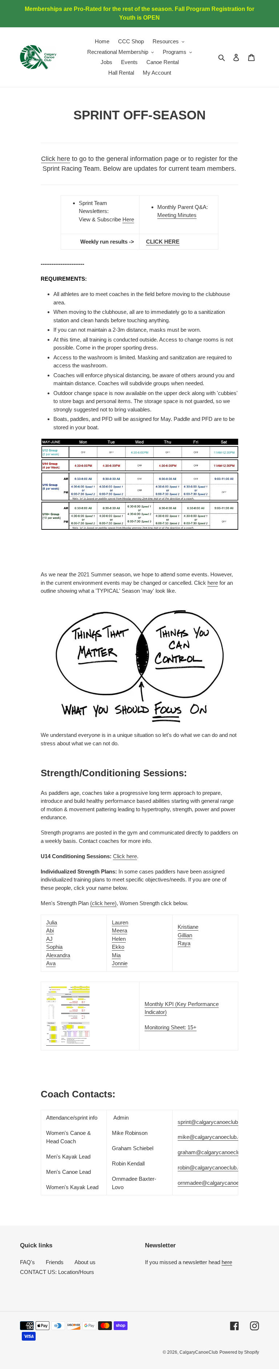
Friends (55, 1262)
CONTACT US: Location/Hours (57, 1272)
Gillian (185, 935)
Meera (119, 930)
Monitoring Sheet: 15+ (171, 1027)
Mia (116, 955)
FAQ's (27, 1262)
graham (216, 1152)
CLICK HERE (162, 241)
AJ (49, 939)
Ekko (118, 947)
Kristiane (188, 927)
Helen (119, 939)
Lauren (120, 922)
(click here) (103, 903)
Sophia (54, 947)
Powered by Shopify (239, 1352)
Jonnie (120, 963)
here (212, 583)
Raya (184, 943)
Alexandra (58, 955)
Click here (55, 158)
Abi (50, 930)
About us (85, 1262)
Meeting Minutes (177, 215)
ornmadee (219, 1183)
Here (128, 219)
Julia (51, 922)
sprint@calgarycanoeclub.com (214, 1122)
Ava (51, 963)
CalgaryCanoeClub (198, 1352)
